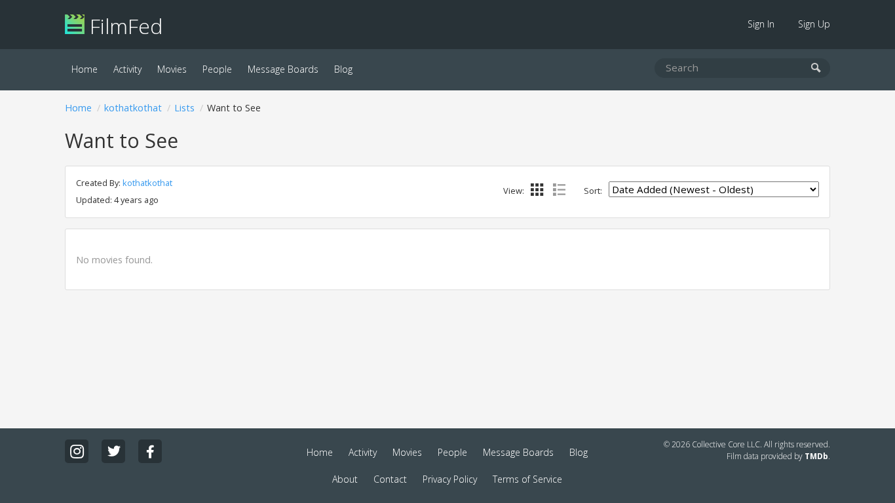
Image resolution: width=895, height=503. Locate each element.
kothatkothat (133, 108)
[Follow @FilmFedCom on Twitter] (113, 451)
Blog (343, 69)
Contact (390, 479)
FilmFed (123, 26)
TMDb (816, 456)
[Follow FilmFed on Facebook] (150, 451)
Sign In (761, 24)
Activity (127, 69)
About (345, 479)
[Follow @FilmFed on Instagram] (76, 451)
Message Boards (283, 69)
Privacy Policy (450, 479)
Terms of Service (527, 479)
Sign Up (814, 24)
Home (84, 69)
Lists (184, 108)
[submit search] (816, 68)
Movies (172, 69)
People (217, 69)
